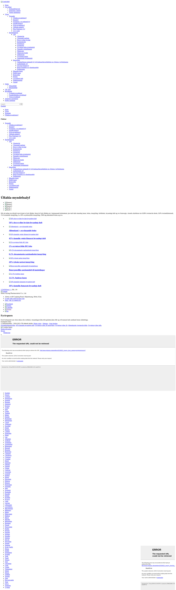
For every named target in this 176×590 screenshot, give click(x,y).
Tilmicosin (20, 51)
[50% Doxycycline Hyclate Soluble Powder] (23, 218)
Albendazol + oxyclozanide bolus (22, 230)
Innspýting (16, 60)
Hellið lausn (17, 73)
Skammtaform (13, 33)
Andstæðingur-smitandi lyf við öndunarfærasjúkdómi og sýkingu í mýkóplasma (42, 62)
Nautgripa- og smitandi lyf (21, 22)
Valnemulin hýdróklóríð (24, 58)
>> (11, 289)
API (14, 34)
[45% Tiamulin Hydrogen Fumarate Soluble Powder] (23, 234)
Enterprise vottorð (14, 11)
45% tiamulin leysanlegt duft (25, 325)
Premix (15, 77)
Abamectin (20, 36)
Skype (3, 331)
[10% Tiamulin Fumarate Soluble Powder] (22, 282)
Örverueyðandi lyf (23, 66)
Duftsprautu (21, 69)
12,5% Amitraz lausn (18, 278)
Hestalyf (15, 20)
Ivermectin (20, 45)
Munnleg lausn (18, 71)
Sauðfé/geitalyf (18, 23)
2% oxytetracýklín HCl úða (20, 246)
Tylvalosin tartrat (22, 56)
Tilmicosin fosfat (22, 53)
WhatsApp (6, 333)
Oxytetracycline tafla (94, 325)
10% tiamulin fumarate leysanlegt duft (25, 286)
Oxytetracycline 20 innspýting (44, 325)
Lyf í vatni (16, 31)
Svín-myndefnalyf (19, 25)
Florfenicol (20, 44)
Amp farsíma (53, 323)
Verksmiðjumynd (14, 9)
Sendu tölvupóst (6, 329)
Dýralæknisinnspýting (8, 325)
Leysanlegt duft (18, 78)
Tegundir (12, 16)
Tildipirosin (20, 55)
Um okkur (8, 7)
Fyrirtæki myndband (15, 93)
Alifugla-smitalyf (18, 27)
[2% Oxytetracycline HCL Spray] (18, 242)
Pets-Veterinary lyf (19, 29)
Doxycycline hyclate (23, 40)
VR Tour (8, 89)
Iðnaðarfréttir (13, 88)
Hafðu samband (10, 100)
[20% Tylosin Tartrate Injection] (19, 258)
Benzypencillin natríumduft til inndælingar (27, 270)
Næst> (8, 289)
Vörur (7, 14)
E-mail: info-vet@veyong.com (14, 298)
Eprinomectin (21, 42)
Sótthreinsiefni (17, 80)
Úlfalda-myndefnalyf (19, 18)
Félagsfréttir (13, 86)
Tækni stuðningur (14, 12)
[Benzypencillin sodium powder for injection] (23, 266)
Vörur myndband (14, 97)
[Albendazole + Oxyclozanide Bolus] (20, 226)
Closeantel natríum (23, 38)
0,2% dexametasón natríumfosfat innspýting (27, 254)
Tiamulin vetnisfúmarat (24, 49)
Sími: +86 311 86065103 (13, 300)
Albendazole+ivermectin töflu (77, 325)
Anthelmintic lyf (22, 64)
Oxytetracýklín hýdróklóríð (26, 47)
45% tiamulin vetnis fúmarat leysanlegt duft (27, 238)
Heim (6, 5)
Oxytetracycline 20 (61, 325)
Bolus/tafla (16, 75)
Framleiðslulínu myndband (17, 95)
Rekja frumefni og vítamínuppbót (27, 67)
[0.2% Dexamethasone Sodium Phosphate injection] (24, 250)
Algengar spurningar (11, 99)
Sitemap (45, 323)
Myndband (8, 91)
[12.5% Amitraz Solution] (16, 274)
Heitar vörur (37, 323)
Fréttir (7, 84)
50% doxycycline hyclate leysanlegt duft (25, 222)
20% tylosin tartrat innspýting (21, 262)
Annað (15, 82)
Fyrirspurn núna (6, 322)
